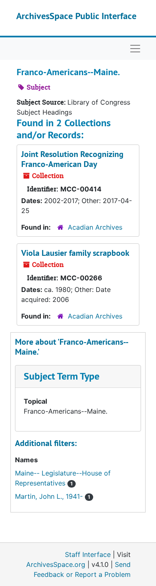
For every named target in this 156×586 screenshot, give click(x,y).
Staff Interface (88, 554)
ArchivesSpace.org (55, 564)
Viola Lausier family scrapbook (75, 253)
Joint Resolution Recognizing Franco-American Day (72, 159)
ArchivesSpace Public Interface (76, 16)
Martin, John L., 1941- (50, 496)
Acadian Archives (95, 227)
